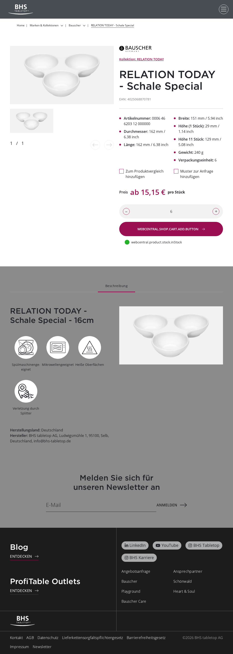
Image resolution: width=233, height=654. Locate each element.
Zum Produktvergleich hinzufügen (145, 174)
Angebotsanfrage (136, 571)
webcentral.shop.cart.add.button (168, 229)
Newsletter (42, 646)
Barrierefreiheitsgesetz (146, 637)
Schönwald (182, 581)
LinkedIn (137, 545)
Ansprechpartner (187, 571)
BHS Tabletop (206, 545)
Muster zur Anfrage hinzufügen (196, 174)
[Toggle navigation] (223, 9)
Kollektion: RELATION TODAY (141, 59)
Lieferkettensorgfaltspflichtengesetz (92, 637)
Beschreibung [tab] (116, 286)
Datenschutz (48, 637)
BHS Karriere (141, 557)
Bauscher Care (134, 601)
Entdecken (21, 556)
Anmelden (167, 505)
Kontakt (16, 637)
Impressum (19, 646)
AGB (30, 637)
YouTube (170, 545)
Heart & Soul (184, 591)
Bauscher (129, 581)
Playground (131, 591)
